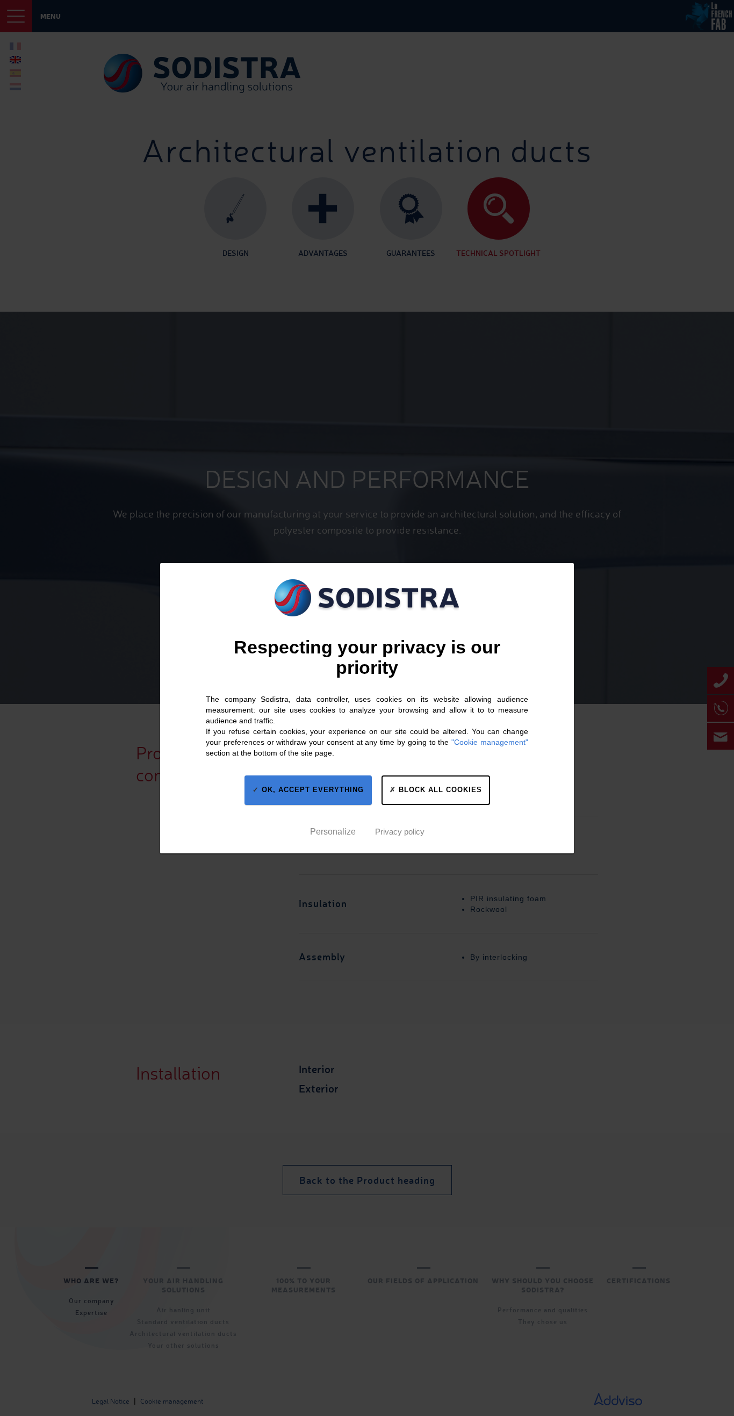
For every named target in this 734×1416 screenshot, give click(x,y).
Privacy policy (399, 831)
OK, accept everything (311, 790)
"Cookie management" (489, 741)
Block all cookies (439, 790)
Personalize (333, 831)
